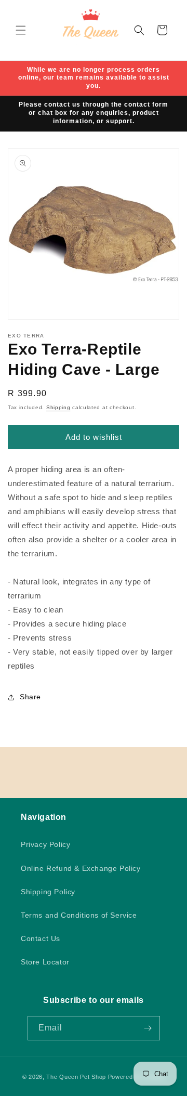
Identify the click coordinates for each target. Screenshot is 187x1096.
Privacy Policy (45, 844)
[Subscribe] (148, 1028)
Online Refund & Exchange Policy (81, 868)
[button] (20, 30)
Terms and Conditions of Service (79, 915)
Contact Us (40, 938)
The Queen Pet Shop (76, 1077)
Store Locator (45, 962)
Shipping (58, 407)
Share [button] (30, 697)
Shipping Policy (48, 892)
